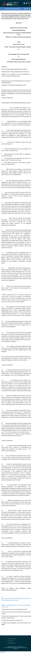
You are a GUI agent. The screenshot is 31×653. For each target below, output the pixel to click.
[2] (13, 164)
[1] (18, 160)
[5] (12, 325)
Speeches (2, 652)
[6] (6, 387)
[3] (6, 196)
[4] (12, 197)
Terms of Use (12, 643)
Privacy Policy (12, 638)
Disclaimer (11, 641)
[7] (2, 425)
